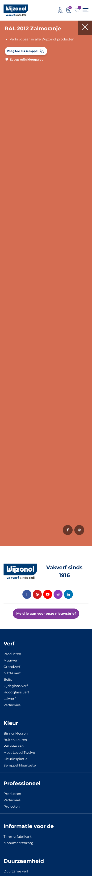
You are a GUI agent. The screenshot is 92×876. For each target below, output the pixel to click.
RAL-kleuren (14, 746)
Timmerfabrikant (18, 836)
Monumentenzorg (18, 843)
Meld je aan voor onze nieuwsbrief (46, 613)
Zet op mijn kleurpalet (26, 59)
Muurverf (11, 660)
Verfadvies (12, 705)
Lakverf (10, 698)
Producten (12, 654)
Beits (8, 679)
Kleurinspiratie (15, 759)
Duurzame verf (16, 871)
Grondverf (12, 667)
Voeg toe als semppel (22, 51)
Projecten (12, 806)
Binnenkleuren (16, 733)
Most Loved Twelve (19, 752)
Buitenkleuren (15, 740)
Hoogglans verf (16, 692)
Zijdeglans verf (16, 686)
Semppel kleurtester (20, 765)
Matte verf (12, 673)
